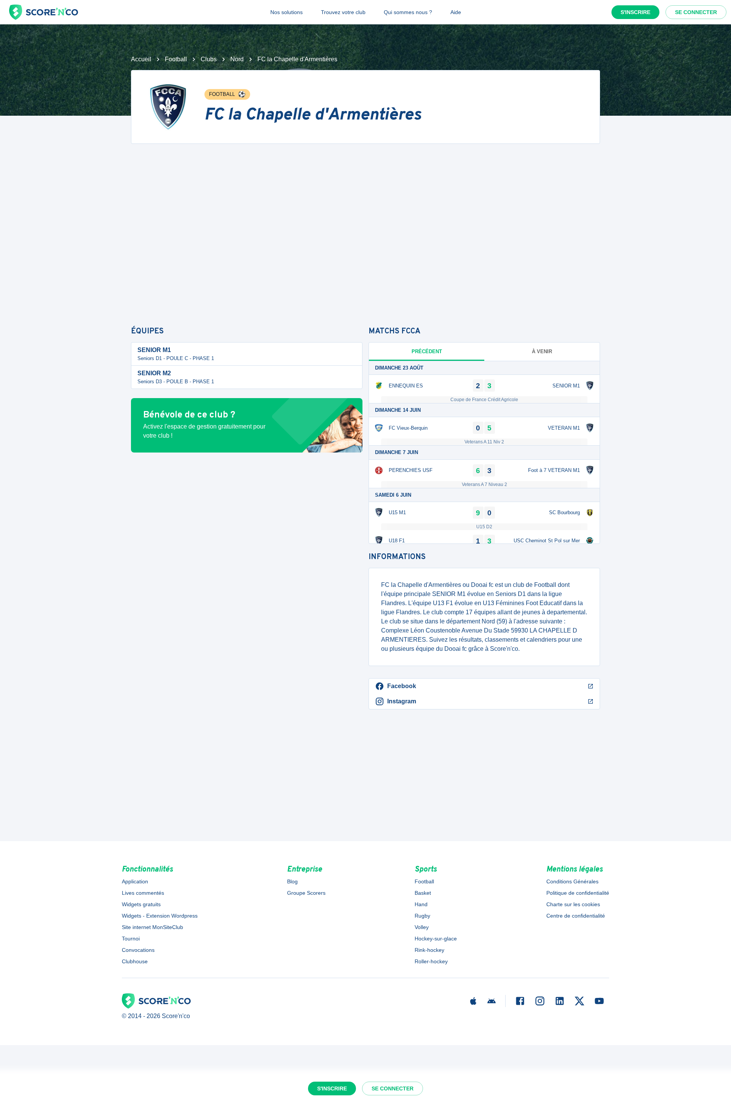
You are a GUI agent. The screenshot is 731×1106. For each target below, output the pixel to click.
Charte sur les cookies (573, 904)
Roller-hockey (431, 961)
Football (176, 59)
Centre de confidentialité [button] (575, 916)
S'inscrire (635, 12)
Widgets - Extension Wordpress (160, 916)
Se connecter (696, 12)
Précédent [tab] (427, 351)
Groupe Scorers (306, 893)
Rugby (422, 916)
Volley (422, 927)
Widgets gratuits (141, 904)
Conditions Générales (572, 881)
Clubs (209, 59)
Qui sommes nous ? (408, 12)
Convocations (138, 950)
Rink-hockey (429, 950)
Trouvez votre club (343, 12)
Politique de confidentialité (577, 893)
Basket (423, 893)
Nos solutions (286, 12)
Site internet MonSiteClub (152, 927)
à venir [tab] (542, 351)
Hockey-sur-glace (436, 938)
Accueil (141, 59)
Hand (421, 904)
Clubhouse (135, 961)
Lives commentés (143, 893)
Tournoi (131, 938)
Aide (455, 12)
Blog (292, 881)
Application (135, 881)
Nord (237, 59)
